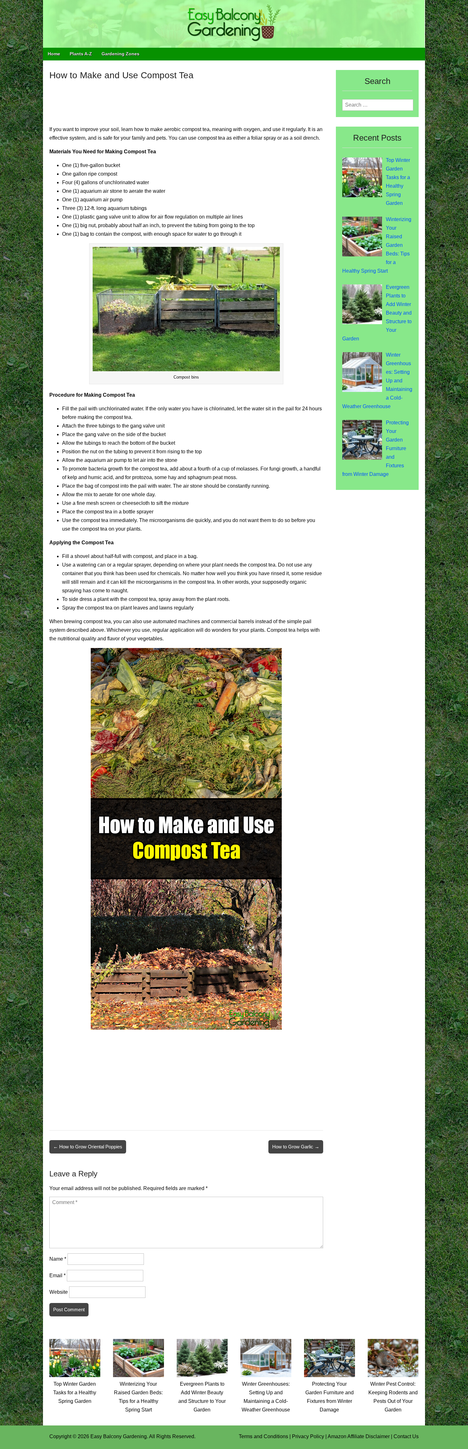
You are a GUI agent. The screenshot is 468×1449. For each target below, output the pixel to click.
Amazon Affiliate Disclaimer (359, 1436)
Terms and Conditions (263, 1436)
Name (57, 1259)
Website (58, 1292)
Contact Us (406, 1436)
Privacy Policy (308, 1436)
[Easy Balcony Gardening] (234, 24)
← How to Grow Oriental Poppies (87, 1146)
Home (54, 53)
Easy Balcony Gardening (118, 1436)
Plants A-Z (81, 53)
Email (57, 1275)
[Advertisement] (186, 98)
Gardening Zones (120, 53)
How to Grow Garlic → (295, 1146)
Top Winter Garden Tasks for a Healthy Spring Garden (74, 1392)
